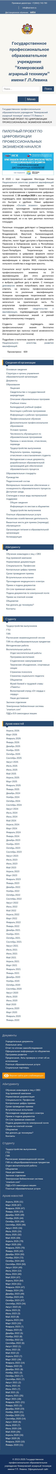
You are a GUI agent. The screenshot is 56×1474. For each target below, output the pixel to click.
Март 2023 (11, 875)
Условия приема (18, 430)
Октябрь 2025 (13, 754)
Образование (13, 384)
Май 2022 (11, 910)
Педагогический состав (18, 481)
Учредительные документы (19, 1041)
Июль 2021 (11, 949)
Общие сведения (19, 502)
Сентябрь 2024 (14, 805)
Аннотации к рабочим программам (28, 411)
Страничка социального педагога (27, 676)
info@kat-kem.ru (29, 8)
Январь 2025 (12, 789)
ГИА (8, 633)
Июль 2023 (11, 859)
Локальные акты (13, 1044)
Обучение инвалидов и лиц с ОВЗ (23, 554)
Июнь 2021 (11, 953)
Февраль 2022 (13, 922)
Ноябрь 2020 (12, 981)
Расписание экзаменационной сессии (25, 637)
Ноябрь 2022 (12, 891)
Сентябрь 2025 (14, 758)
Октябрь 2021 (13, 938)
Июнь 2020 (11, 1000)
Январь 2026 (12, 742)
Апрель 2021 (12, 961)
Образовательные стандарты (21, 473)
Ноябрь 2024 (12, 797)
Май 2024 (11, 820)
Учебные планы (18, 403)
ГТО (8, 630)
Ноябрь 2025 (12, 750)
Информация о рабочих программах (29, 415)
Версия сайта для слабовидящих (26, 1075)
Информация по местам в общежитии (29, 506)
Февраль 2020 (13, 1016)
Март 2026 (11, 734)
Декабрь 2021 (13, 930)
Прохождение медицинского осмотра (25, 581)
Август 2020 (12, 992)
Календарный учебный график (25, 407)
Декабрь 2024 (13, 793)
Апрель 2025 (12, 777)
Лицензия (15, 388)
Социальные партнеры (17, 1067)
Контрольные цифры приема (21, 569)
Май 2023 (11, 867)
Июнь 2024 (11, 816)
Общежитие (12, 601)
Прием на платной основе (19, 597)
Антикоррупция (14, 536)
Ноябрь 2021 (12, 934)
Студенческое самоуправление (26, 661)
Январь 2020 (12, 1020)
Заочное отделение (16, 702)
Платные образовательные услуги (23, 514)
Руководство (12, 477)
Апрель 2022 (12, 914)
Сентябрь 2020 (14, 989)
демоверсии (9, 285)
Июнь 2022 (11, 906)
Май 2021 (11, 957)
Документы (11, 380)
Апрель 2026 (12, 730)
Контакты (11, 608)
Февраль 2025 (13, 785)
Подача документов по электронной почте (27, 593)
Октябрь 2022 (13, 895)
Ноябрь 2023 (12, 844)
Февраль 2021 (13, 969)
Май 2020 (11, 1004)
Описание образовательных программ (30, 399)
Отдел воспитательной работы (26, 653)
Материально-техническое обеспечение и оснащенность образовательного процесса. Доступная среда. (28, 488)
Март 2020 (11, 1012)
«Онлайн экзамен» (27, 205)
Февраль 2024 (13, 832)
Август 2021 (12, 945)
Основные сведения (16, 369)
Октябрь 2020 (13, 985)
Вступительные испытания (19, 577)
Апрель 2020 (12, 1008)
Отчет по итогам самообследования (23, 1048)
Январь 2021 (12, 973)
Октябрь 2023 (13, 848)
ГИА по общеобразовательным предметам (28, 641)
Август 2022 (12, 902)
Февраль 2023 (13, 879)
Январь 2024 (12, 836)
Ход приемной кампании (19, 558)
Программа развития (16, 1054)
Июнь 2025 (11, 769)
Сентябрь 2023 (14, 852)
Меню (31, 99)
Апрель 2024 (12, 824)
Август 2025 (12, 762)
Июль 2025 (11, 766)
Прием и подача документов (20, 585)
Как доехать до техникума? (20, 605)
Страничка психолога (21, 672)
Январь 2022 (12, 926)
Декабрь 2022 (13, 887)
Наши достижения (19, 698)
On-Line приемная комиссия (20, 589)
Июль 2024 (11, 812)
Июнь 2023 (11, 863)
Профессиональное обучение (25, 418)
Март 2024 (11, 828)
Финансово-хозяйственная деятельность (27, 518)
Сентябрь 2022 (14, 899)
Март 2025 (11, 781)
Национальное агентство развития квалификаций (28, 182)
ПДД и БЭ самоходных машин (21, 713)
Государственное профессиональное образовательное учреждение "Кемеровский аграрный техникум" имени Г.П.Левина (29, 61)
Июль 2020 (11, 996)
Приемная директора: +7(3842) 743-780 (29, 3)
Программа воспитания (22, 657)
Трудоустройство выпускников (25, 448)
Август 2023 (12, 856)
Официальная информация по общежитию (27, 1051)
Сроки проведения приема (20, 573)
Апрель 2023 (12, 871)
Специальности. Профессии (20, 565)
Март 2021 (11, 965)
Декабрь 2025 (13, 746)
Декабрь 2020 (13, 977)
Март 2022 (11, 918)
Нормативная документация (20, 561)
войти (32, 12)
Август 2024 (12, 809)
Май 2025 (11, 773)
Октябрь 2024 (13, 801)
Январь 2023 (12, 883)
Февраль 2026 (13, 738)
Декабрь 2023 (13, 840)
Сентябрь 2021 (14, 942)
